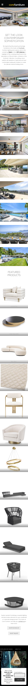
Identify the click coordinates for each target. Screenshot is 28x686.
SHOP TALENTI (14, 633)
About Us (18, 649)
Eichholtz (21, 48)
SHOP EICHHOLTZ (14, 628)
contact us (21, 621)
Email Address (18, 672)
